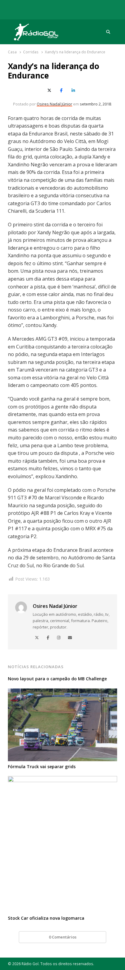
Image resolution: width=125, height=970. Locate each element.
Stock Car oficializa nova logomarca (46, 918)
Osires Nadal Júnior (54, 104)
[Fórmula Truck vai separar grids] (62, 692)
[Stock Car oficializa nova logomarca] (62, 779)
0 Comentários (62, 937)
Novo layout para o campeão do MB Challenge (57, 679)
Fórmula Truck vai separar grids (42, 766)
